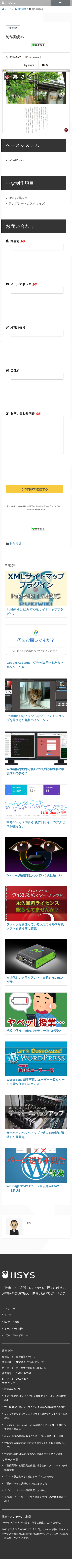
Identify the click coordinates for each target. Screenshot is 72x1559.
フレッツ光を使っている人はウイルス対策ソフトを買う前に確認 (36, 1416)
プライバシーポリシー (16, 1335)
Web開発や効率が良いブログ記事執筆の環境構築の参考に (34, 1407)
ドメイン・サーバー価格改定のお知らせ (25, 1490)
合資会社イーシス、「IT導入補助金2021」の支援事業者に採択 (35, 1499)
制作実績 (16, 543)
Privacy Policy (55, 506)
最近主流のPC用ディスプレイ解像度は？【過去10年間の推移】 (35, 1398)
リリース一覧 (10, 1459)
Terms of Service (33, 509)
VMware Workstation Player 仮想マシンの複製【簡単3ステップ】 (35, 1445)
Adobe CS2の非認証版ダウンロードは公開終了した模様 (33, 1436)
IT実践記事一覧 (12, 1389)
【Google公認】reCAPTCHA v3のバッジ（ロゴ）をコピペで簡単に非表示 (35, 1427)
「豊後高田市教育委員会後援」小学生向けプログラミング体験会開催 (36, 1467)
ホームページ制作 (13, 1328)
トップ (7, 1315)
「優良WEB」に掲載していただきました (25, 1483)
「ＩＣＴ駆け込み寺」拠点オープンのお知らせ (29, 1476)
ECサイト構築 (11, 1321)
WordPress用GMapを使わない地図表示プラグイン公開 (33, 1454)
